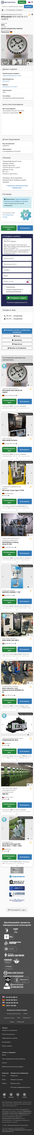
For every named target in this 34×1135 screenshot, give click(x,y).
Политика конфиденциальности (17, 302)
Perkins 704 (26, 1018)
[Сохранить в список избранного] (29, 15)
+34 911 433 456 (11, 1006)
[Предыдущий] (3, 49)
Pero (18, 1018)
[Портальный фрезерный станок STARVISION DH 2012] (17, 724)
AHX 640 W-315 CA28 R (10, 87)
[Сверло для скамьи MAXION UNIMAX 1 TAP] (17, 576)
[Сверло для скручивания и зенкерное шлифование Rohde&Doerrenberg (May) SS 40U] (17, 525)
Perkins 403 (20, 1022)
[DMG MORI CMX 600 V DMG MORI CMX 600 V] (17, 624)
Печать (17, 336)
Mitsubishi (6, 81)
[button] (32, 2)
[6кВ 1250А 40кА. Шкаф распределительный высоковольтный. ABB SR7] (17, 774)
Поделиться (17, 344)
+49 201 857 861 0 (11, 1000)
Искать (29, 6)
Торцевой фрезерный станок (12, 75)
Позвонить (26, 228)
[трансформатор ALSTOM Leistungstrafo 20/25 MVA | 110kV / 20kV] (17, 828)
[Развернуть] (17, 410)
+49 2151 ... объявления (14, 316)
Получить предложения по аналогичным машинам (14, 291)
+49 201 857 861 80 (12, 1003)
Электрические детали (14, 1013)
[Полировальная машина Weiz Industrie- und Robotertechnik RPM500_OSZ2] (17, 672)
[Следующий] (31, 49)
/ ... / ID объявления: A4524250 (12, 10)
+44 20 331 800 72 (11, 997)
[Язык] (29, 2)
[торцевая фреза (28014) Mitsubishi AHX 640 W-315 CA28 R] (17, 375)
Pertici (25, 1013)
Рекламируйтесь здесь (17, 910)
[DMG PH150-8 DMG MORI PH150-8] (17, 425)
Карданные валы (9, 1018)
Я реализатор (10, 287)
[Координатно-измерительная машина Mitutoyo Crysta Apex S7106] (17, 473)
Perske (12, 1022)
